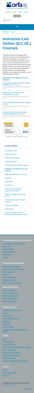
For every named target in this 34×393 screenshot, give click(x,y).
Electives (6, 274)
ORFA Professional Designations (13, 269)
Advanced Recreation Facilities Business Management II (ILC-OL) (17, 84)
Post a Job (6, 375)
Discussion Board (8, 327)
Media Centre (7, 321)
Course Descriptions (9, 358)
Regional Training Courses (11, 353)
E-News (5, 313)
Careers (5, 370)
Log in (17, 16)
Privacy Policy (10, 385)
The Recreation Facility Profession (14, 243)
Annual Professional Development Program (17, 347)
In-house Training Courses (11, 355)
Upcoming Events (8, 341)
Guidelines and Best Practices (12, 310)
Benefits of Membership (10, 293)
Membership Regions (9, 301)
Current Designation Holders (12, 283)
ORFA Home (6, 31)
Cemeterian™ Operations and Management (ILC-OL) (13, 93)
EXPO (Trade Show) (9, 350)
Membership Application (10, 296)
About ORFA (7, 246)
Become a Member (9, 290)
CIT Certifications (8, 272)
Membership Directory (10, 298)
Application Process (9, 280)
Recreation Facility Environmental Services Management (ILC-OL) (14, 113)
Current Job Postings (9, 373)
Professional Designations (11, 266)
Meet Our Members (9, 252)
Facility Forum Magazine (11, 318)
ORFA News (7, 254)
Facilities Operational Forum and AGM (15, 361)
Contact (26, 12)
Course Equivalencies (10, 277)
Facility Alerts (7, 316)
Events (13, 31)
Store (20, 12)
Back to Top (27, 388)
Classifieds (6, 324)
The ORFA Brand (8, 249)
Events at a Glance (9, 344)
